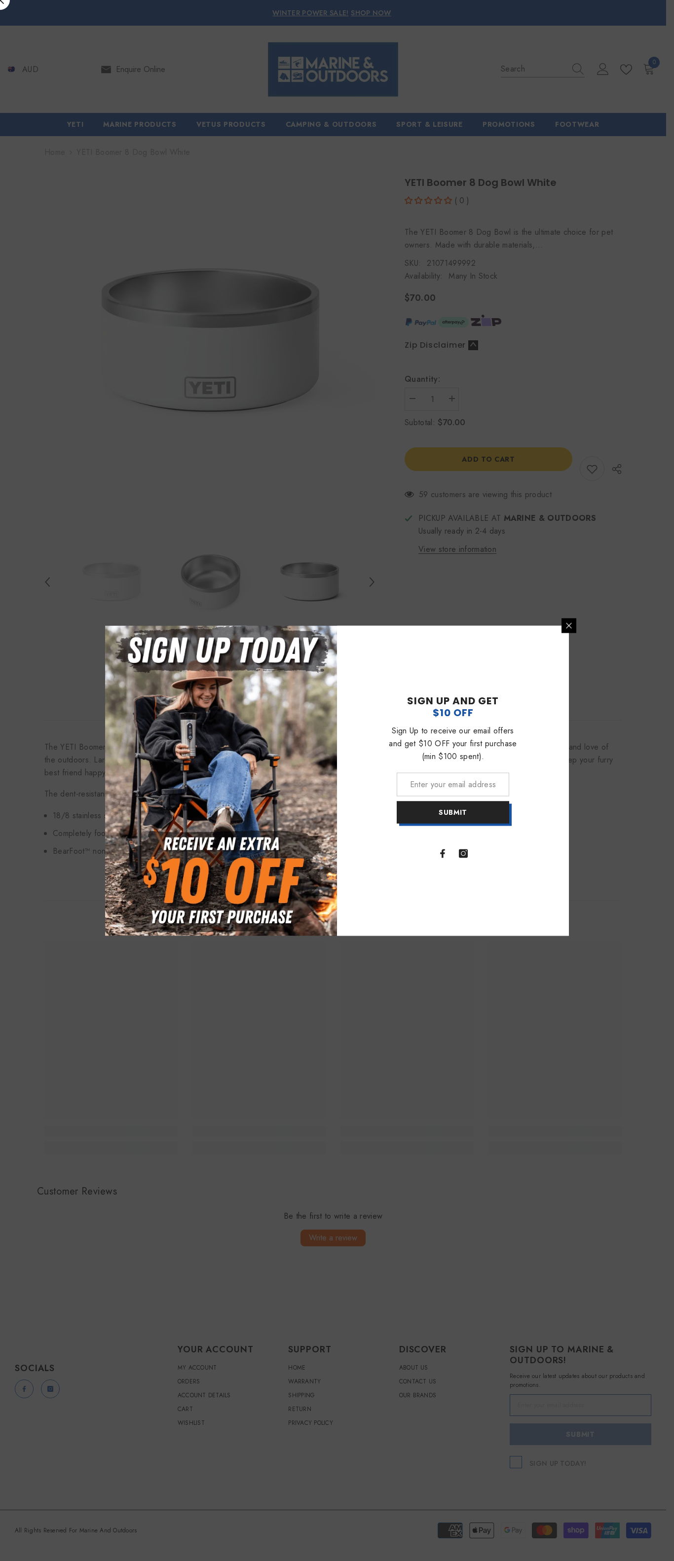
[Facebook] (442, 853)
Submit (453, 812)
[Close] (569, 625)
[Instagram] (463, 853)
